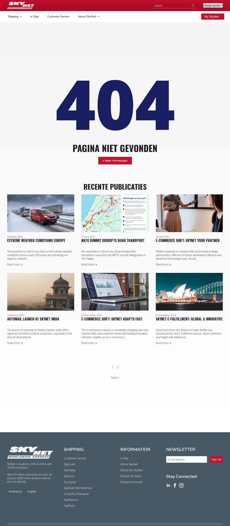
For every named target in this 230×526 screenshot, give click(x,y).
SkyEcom (69, 464)
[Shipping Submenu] (20, 16)
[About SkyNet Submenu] (98, 16)
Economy (70, 482)
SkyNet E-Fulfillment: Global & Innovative (189, 319)
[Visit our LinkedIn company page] (168, 485)
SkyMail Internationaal (78, 488)
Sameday (69, 470)
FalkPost (69, 506)
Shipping (13, 17)
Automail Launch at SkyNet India (33, 319)
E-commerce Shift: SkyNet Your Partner (188, 240)
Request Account (131, 482)
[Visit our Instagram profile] (181, 485)
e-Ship (34, 17)
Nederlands (15, 491)
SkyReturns (71, 500)
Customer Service (58, 17)
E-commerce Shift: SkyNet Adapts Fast (111, 319)
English (32, 491)
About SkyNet (87, 17)
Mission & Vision (131, 476)
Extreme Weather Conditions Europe (36, 240)
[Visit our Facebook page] (175, 485)
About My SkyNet (131, 470)
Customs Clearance (76, 494)
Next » (115, 378)
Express (69, 476)
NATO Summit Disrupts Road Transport (112, 240)
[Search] (193, 5)
